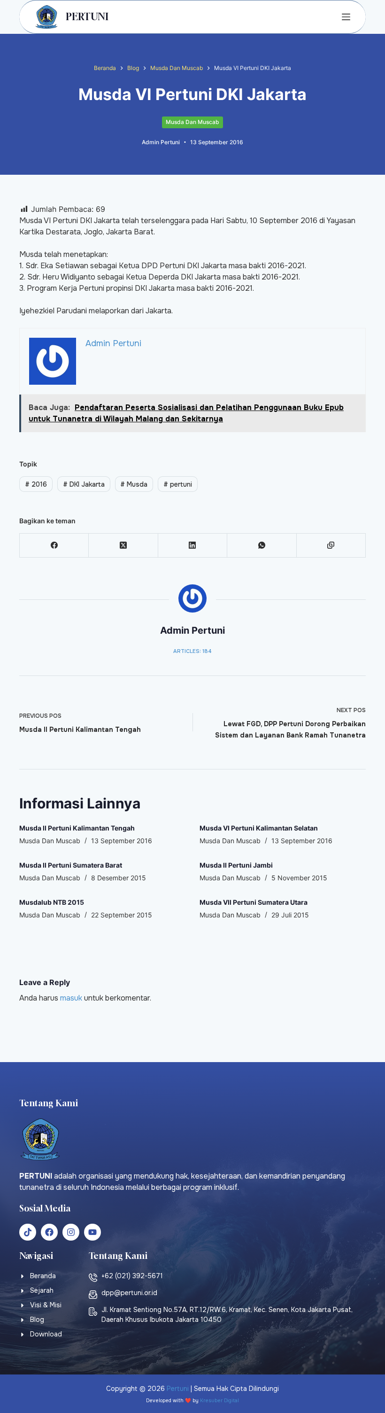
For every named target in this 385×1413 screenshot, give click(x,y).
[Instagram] (70, 1232)
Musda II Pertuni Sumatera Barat (70, 865)
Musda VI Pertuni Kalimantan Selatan (259, 828)
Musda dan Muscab (192, 121)
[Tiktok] (27, 1232)
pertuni (177, 484)
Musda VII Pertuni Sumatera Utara (254, 902)
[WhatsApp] (261, 546)
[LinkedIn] (192, 546)
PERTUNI (87, 17)
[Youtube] (92, 1232)
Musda (133, 484)
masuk (71, 998)
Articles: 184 (192, 651)
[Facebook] (54, 546)
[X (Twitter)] (123, 546)
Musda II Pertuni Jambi (236, 865)
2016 (36, 484)
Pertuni (178, 1388)
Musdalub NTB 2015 (51, 902)
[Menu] (346, 17)
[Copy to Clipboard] (331, 546)
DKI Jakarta (84, 484)
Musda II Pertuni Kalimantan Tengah (77, 828)
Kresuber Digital (219, 1400)
